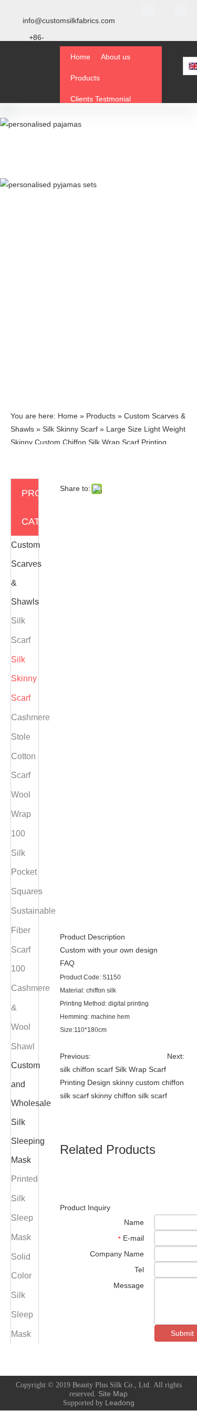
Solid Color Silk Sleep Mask (22, 1295)
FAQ (67, 963)
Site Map (113, 1393)
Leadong (119, 1402)
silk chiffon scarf (86, 1069)
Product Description (92, 937)
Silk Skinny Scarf (24, 679)
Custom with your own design (109, 950)
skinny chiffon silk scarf (129, 1095)
